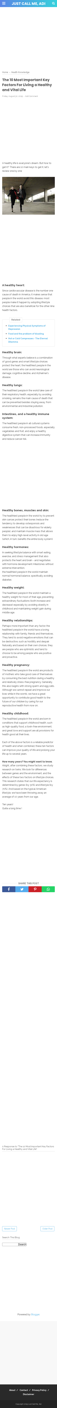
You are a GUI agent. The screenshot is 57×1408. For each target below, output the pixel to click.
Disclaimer (28, 1394)
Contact (24, 1390)
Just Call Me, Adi (28, 3)
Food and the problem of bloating (26, 334)
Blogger (35, 1314)
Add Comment (31, 96)
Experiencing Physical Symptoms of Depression (27, 327)
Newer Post (9, 1229)
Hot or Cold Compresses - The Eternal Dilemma (28, 340)
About (12, 1390)
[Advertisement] (28, 39)
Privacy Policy (39, 1390)
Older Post (47, 1229)
